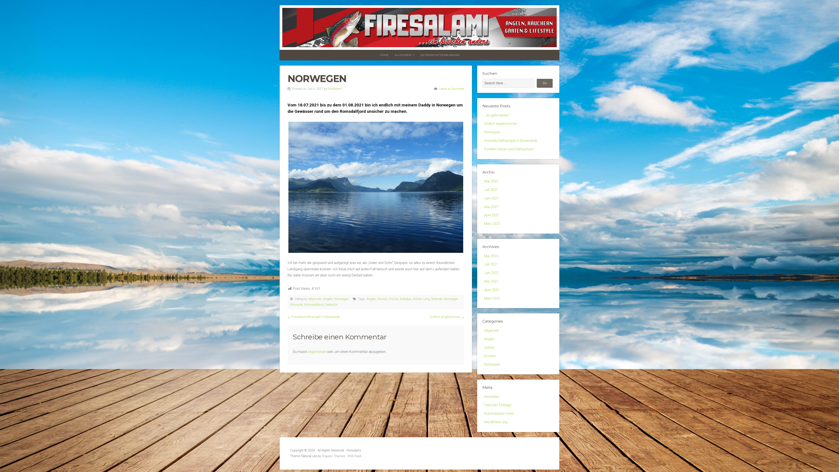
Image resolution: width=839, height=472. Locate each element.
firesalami (335, 89)
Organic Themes (333, 456)
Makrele (437, 299)
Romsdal (296, 305)
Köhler (417, 299)
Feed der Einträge (497, 405)
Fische (393, 299)
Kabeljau (406, 299)
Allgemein (403, 55)
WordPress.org (495, 422)
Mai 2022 (491, 181)
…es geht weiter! (496, 115)
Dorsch (382, 299)
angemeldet (317, 352)
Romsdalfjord (314, 305)
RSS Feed (354, 456)
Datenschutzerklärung (440, 55)
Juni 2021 (491, 198)
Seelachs (331, 305)
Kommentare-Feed (498, 413)
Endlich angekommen (445, 317)
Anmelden (491, 397)
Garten (489, 347)
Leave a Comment (451, 89)
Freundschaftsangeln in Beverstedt (315, 317)
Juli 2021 (491, 190)
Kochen (490, 356)
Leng (426, 299)
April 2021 (491, 215)
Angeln (328, 299)
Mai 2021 (491, 207)
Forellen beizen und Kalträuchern (509, 149)
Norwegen (341, 299)
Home (384, 55)
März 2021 (492, 224)
